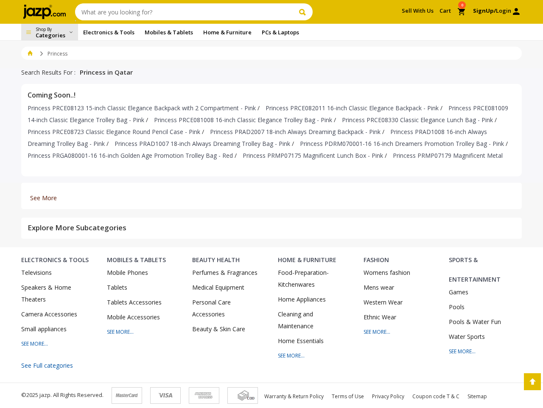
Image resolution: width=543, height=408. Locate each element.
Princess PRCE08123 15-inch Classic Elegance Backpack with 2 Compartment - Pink (142, 108)
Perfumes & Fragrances (225, 272)
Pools (457, 307)
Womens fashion (387, 272)
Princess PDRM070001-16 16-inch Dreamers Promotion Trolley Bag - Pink (402, 144)
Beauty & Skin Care (218, 329)
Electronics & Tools (55, 260)
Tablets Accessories (134, 302)
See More (43, 198)
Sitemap (477, 396)
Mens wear (379, 287)
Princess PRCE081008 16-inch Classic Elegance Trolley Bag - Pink (243, 120)
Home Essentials (301, 341)
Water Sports (467, 337)
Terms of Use (348, 396)
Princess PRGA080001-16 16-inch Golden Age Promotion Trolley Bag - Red (130, 155)
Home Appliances (302, 299)
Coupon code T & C (435, 396)
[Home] (30, 53)
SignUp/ (484, 10)
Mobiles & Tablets (136, 260)
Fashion (376, 260)
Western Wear (383, 302)
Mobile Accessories (133, 317)
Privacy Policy (388, 396)
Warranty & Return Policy (294, 396)
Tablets (117, 287)
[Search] (303, 11)
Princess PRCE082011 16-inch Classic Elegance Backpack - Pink (352, 108)
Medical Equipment (218, 287)
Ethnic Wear (380, 317)
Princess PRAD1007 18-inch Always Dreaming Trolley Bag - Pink (202, 144)
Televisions (36, 272)
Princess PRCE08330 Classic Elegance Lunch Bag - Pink (417, 120)
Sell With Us (418, 10)
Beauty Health (216, 260)
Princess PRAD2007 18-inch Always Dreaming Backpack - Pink (295, 132)
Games (458, 292)
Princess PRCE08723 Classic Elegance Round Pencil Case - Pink (114, 132)
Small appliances (44, 329)
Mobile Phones (127, 272)
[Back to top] (532, 381)
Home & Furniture (307, 260)
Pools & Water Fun (475, 322)
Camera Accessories (49, 314)
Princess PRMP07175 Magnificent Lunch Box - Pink (313, 155)
